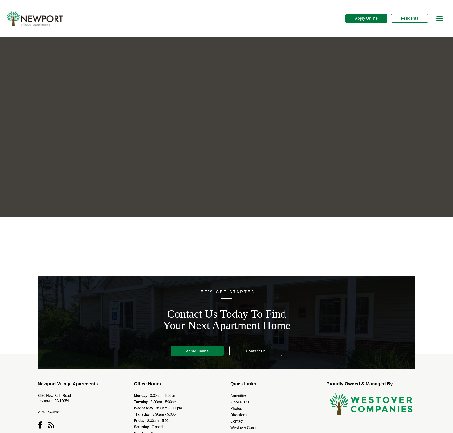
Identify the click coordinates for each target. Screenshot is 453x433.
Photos (236, 409)
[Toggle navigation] (439, 18)
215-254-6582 (49, 412)
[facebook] (40, 425)
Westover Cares (243, 428)
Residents (409, 18)
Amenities (238, 396)
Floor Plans (240, 402)
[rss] (51, 425)
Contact (236, 421)
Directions (238, 415)
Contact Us (256, 351)
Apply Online (366, 18)
